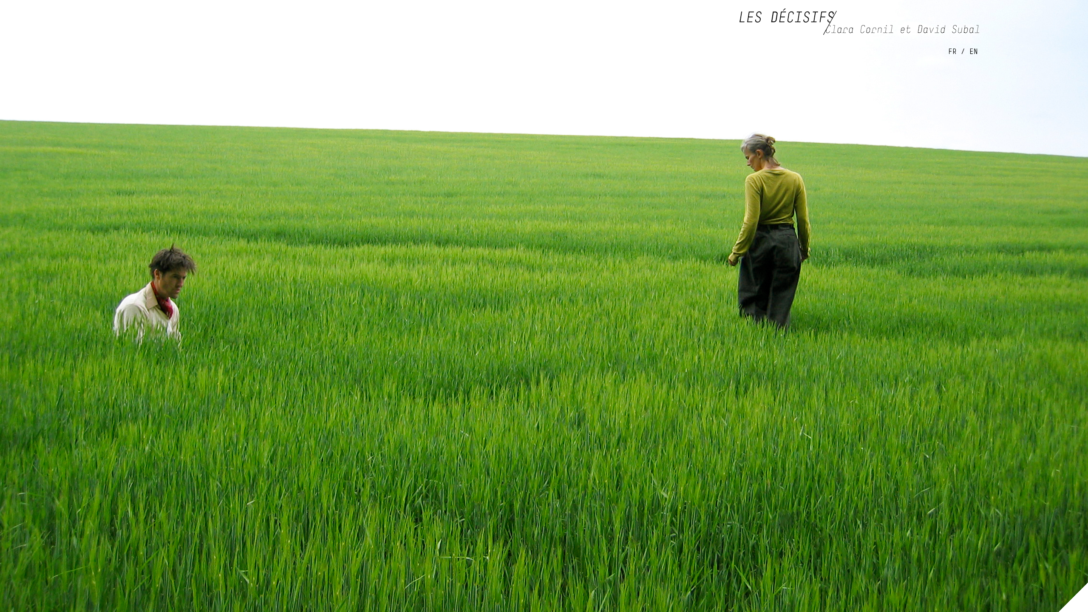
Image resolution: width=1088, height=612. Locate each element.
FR (952, 51)
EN (973, 51)
